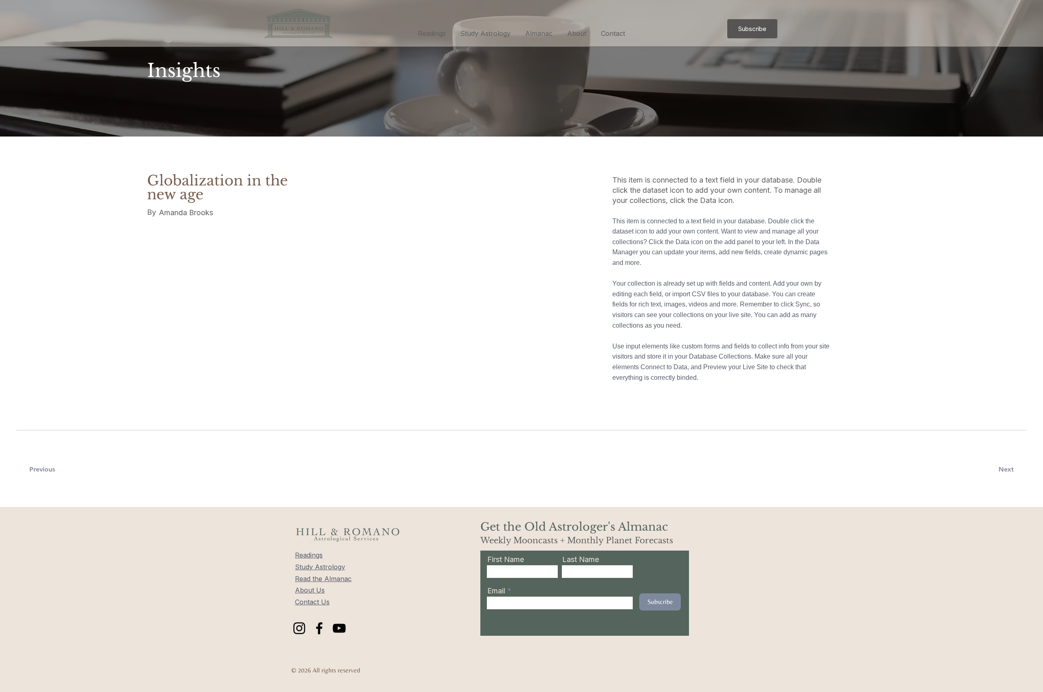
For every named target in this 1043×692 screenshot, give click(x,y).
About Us (310, 590)
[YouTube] (339, 628)
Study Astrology (320, 567)
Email (497, 591)
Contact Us (312, 602)
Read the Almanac (323, 579)
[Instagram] (299, 628)
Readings (309, 555)
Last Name (580, 559)
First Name (505, 559)
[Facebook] (319, 628)
